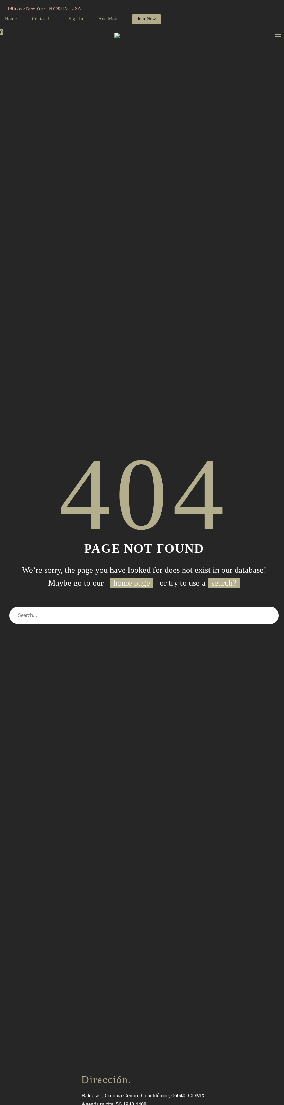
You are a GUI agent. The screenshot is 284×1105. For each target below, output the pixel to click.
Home (11, 18)
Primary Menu (278, 36)
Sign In (76, 18)
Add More (108, 18)
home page (131, 582)
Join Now (146, 18)
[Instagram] (119, 8)
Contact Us (42, 18)
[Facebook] (109, 8)
